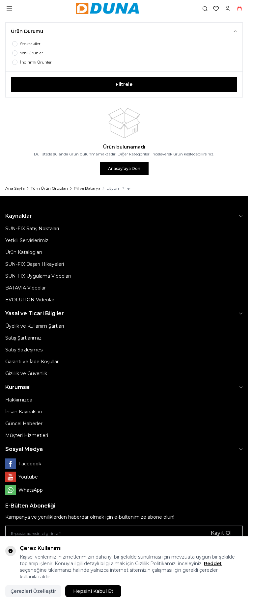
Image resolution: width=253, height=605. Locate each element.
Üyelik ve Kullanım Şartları (34, 326)
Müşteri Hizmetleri (26, 435)
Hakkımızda (18, 400)
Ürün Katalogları (23, 252)
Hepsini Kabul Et (93, 591)
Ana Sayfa (15, 188)
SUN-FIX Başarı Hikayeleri (34, 264)
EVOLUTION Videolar (29, 300)
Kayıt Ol (221, 533)
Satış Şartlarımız (23, 338)
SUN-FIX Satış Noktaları (32, 229)
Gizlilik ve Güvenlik (26, 373)
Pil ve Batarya (87, 188)
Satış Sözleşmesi (24, 350)
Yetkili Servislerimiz (26, 240)
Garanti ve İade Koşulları (32, 362)
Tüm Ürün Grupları (49, 188)
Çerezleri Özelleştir (33, 591)
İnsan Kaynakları (23, 412)
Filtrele (124, 84)
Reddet (213, 563)
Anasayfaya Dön (124, 168)
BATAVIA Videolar (25, 288)
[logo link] (107, 8)
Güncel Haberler (23, 423)
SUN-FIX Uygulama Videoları (38, 276)
